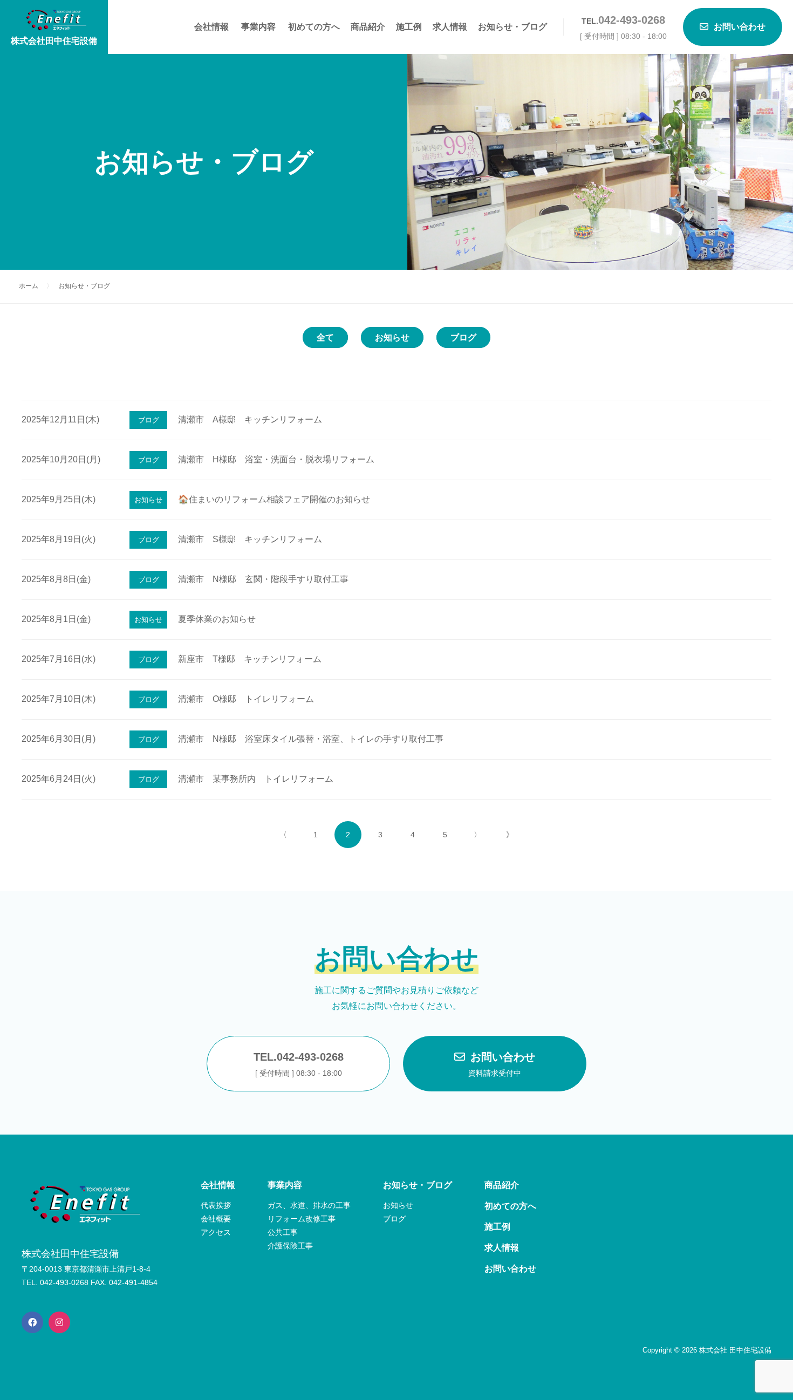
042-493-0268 (631, 20)
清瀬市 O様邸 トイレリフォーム (246, 699)
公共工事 (283, 1232)
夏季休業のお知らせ (217, 619)
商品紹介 (368, 26)
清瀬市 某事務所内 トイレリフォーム (255, 778)
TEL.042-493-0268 (299, 1064)
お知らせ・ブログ (512, 26)
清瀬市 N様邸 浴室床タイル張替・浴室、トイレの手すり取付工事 (310, 738)
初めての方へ (314, 26)
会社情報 (211, 26)
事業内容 (258, 26)
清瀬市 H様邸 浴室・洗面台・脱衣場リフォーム (276, 459)
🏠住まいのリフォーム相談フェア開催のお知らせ (274, 499)
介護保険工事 (290, 1245)
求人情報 (450, 26)
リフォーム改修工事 (302, 1218)
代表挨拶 (216, 1205)
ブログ (463, 337)
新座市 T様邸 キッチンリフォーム (250, 659)
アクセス (216, 1232)
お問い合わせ (501, 1064)
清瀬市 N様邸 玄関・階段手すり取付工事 (263, 579)
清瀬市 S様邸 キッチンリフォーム (250, 539)
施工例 (409, 26)
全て (325, 337)
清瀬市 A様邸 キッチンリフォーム (250, 419)
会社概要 (216, 1218)
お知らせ (392, 337)
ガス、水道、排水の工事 (309, 1205)
